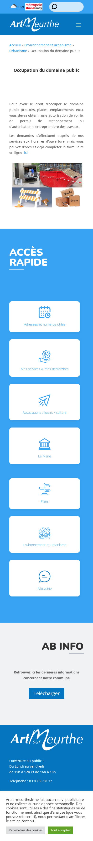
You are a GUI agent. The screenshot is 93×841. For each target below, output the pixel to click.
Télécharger (47, 693)
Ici (26, 152)
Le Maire (44, 456)
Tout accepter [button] (60, 830)
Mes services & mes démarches (45, 369)
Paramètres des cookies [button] (25, 830)
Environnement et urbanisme (47, 45)
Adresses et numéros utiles (44, 324)
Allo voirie (45, 588)
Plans (45, 501)
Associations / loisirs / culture (45, 412)
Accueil (15, 45)
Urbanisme (18, 50)
